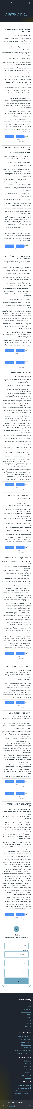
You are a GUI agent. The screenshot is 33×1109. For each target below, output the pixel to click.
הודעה (27, 968)
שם (28, 941)
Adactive (11, 1106)
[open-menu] (30, 3)
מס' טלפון (26, 950)
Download (20, 137)
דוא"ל (27, 959)
